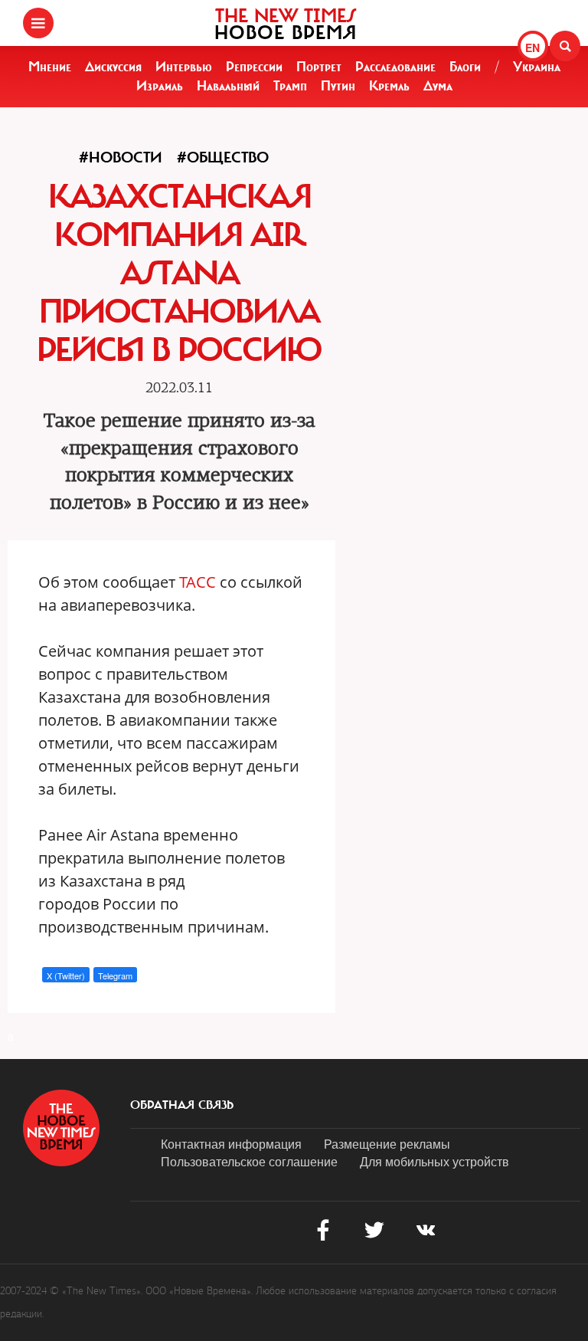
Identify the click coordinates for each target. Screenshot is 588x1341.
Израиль (159, 85)
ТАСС (197, 582)
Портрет (318, 66)
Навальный (228, 85)
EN (532, 47)
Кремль (389, 85)
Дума (437, 85)
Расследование (395, 66)
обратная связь (182, 1105)
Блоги (465, 66)
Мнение (49, 66)
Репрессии (254, 66)
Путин (338, 85)
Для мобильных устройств (434, 1161)
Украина (536, 66)
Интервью (183, 66)
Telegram (115, 975)
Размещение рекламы (387, 1143)
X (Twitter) (66, 975)
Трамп (290, 85)
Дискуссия (113, 66)
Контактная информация (231, 1143)
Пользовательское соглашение (249, 1161)
